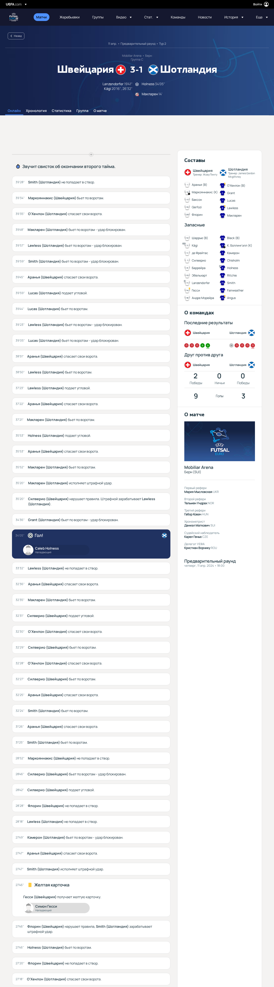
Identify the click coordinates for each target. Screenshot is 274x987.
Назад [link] (18, 36)
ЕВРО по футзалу (14, 17)
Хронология (36, 111)
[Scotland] (164, 535)
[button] (123, 17)
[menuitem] (42, 17)
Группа (82, 111)
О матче (100, 111)
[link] (41, 17)
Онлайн (14, 111)
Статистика (61, 111)
